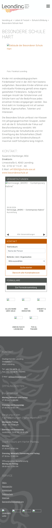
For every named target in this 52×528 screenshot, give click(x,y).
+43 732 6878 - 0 (13, 369)
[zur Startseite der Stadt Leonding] (15, 8)
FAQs (4, 483)
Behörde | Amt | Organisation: (19, 257)
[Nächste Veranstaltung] (44, 235)
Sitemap (5, 498)
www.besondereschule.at (15, 172)
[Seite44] (36, 513)
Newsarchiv (7, 486)
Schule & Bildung (39, 20)
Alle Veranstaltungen (26, 234)
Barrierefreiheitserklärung (13, 502)
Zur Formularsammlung (26, 287)
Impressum (7, 490)
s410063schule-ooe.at (22, 169)
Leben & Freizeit (22, 20)
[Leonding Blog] (26, 513)
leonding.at (7, 20)
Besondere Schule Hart (12, 23)
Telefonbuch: (12, 247)
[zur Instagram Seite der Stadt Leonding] (6, 513)
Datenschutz (7, 494)
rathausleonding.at (17, 377)
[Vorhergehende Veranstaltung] (8, 235)
